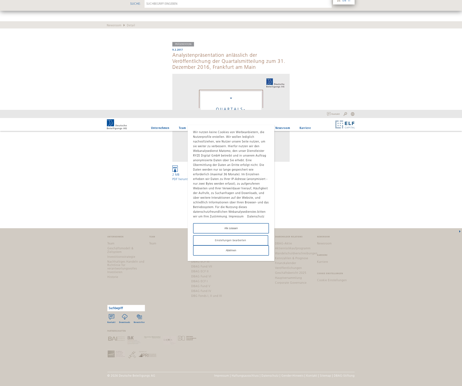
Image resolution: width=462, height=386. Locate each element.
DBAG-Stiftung (344, 375)
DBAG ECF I (199, 281)
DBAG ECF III (200, 261)
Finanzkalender (285, 263)
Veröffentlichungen (288, 268)
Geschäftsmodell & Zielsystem (120, 249)
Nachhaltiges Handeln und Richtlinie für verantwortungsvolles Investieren (125, 267)
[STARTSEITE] (117, 124)
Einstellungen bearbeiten (230, 240)
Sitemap (325, 375)
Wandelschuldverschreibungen (296, 253)
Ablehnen (231, 250)
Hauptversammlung (288, 278)
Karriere (305, 128)
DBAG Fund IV (201, 291)
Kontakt (111, 322)
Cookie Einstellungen (332, 280)
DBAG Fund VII (201, 266)
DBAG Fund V (200, 286)
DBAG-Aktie (283, 243)
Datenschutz (270, 375)
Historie (112, 277)
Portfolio (219, 128)
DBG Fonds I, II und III (206, 296)
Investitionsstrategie (121, 256)
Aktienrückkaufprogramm (293, 248)
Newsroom (282, 128)
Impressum (221, 375)
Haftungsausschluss (245, 375)
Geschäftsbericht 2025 (290, 273)
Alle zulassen (231, 228)
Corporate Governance (291, 282)
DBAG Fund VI (201, 276)
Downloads (124, 322)
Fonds (199, 128)
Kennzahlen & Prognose (291, 258)
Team (182, 128)
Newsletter (139, 322)
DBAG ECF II (200, 271)
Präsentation (183, 44)
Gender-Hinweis (292, 375)
